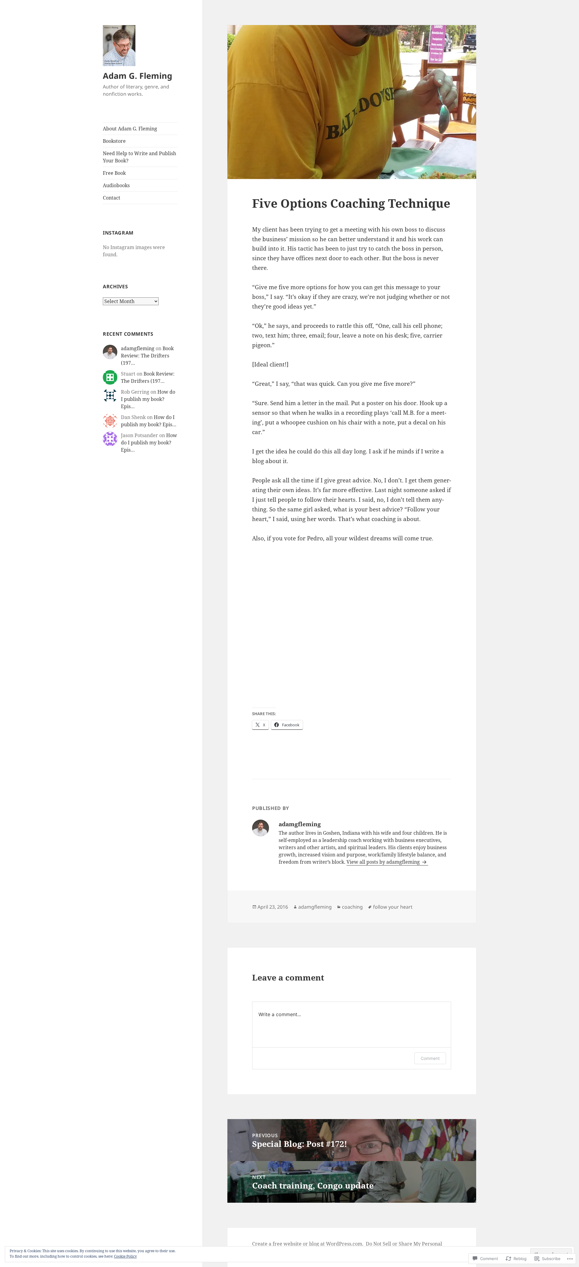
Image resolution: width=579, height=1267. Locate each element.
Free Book (114, 173)
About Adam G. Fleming (130, 128)
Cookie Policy (125, 1256)
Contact (111, 197)
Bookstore (114, 141)
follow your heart (393, 907)
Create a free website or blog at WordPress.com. (307, 1243)
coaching (352, 907)
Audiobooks (116, 185)
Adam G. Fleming (137, 75)
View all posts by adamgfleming (383, 862)
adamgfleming (137, 348)
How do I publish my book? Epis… (148, 399)
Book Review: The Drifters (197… (147, 355)
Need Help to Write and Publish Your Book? (139, 157)
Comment (430, 1058)
